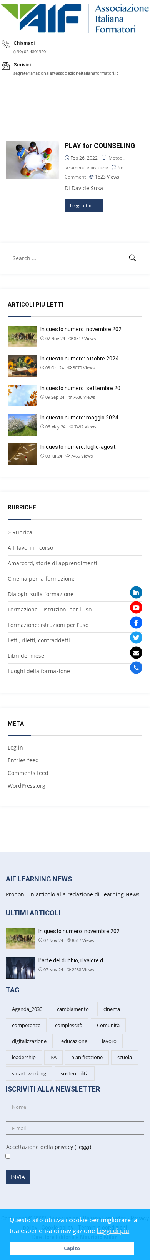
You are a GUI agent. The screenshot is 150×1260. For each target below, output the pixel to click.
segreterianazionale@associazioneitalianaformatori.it (65, 73)
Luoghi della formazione (39, 671)
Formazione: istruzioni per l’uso (48, 624)
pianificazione (87, 1057)
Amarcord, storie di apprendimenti (52, 563)
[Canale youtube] (136, 607)
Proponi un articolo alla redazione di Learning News (73, 894)
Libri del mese (26, 655)
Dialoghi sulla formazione (40, 594)
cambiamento (73, 1009)
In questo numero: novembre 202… (82, 329)
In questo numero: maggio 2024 (79, 417)
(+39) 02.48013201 (30, 51)
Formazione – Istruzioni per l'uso (50, 609)
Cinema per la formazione (41, 578)
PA (53, 1057)
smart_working (29, 1073)
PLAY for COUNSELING (100, 146)
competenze (26, 1025)
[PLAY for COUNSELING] (32, 146)
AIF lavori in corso (30, 547)
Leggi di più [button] (113, 1230)
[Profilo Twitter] (136, 638)
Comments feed (28, 773)
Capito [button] (72, 1248)
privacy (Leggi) (73, 1147)
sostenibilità (74, 1073)
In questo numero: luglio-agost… (79, 447)
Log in (15, 747)
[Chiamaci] (136, 668)
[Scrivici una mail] (136, 653)
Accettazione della (45, 1147)
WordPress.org (26, 785)
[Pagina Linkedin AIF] (136, 592)
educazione (74, 1041)
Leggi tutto (81, 205)
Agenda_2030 (27, 1009)
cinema (111, 1009)
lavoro (109, 1041)
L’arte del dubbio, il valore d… (72, 960)
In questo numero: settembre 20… (82, 388)
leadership (24, 1057)
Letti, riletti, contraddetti (39, 640)
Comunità (108, 1025)
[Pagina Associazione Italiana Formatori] (136, 623)
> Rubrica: (21, 532)
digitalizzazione (29, 1041)
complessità (68, 1025)
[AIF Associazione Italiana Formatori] (75, 18)
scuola (124, 1057)
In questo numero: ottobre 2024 (79, 358)
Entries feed (23, 760)
